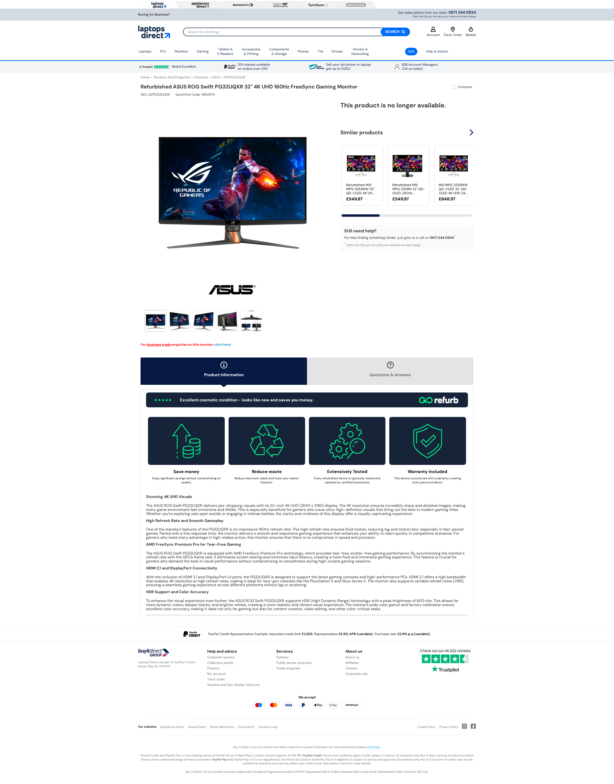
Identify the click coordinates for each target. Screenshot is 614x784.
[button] (320, 184)
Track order (216, 679)
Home (145, 77)
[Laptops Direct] (157, 5)
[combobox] (296, 32)
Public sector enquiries (294, 663)
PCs (163, 51)
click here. (374, 747)
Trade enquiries (288, 668)
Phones (303, 51)
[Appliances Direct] (200, 5)
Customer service (220, 657)
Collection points (220, 663)
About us (352, 657)
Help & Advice (437, 51)
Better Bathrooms (222, 727)
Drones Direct (197, 727)
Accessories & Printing (251, 51)
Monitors (181, 51)
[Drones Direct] (241, 5)
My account (216, 674)
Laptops (145, 51)
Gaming (203, 51)
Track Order (452, 35)
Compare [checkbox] (465, 87)
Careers (351, 668)
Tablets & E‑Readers (225, 51)
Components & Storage (279, 51)
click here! (222, 344)
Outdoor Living (268, 727)
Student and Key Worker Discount (233, 685)
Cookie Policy (426, 727)
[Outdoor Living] (354, 5)
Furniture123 (246, 727)
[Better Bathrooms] (279, 5)
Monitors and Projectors (172, 77)
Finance (213, 668)
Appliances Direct (172, 727)
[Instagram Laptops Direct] (462, 728)
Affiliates (352, 663)
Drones (337, 51)
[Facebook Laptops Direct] (471, 728)
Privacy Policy (448, 727)
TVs (320, 51)
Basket (471, 35)
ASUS (216, 77)
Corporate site (356, 674)
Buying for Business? (154, 14)
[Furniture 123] (317, 5)
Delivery (282, 657)
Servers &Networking (360, 51)
